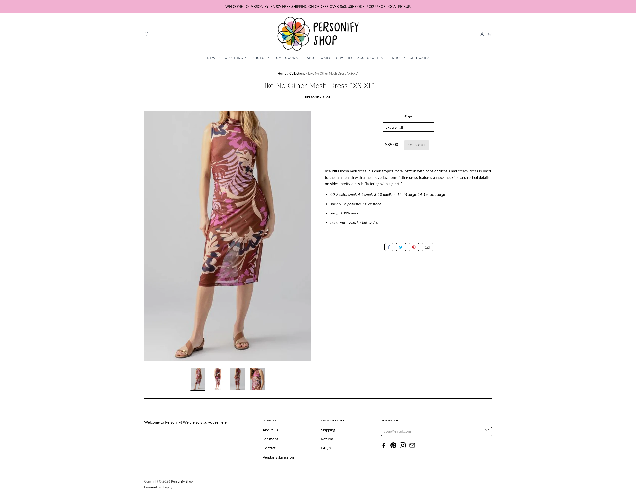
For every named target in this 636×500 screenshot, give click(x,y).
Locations (270, 439)
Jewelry (344, 58)
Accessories (370, 58)
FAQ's (326, 448)
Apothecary (319, 58)
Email (427, 247)
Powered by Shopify (158, 487)
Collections (297, 73)
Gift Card (419, 58)
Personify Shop (318, 97)
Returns (327, 439)
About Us (270, 430)
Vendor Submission (278, 457)
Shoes (259, 58)
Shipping (328, 430)
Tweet (401, 247)
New (212, 58)
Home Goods (286, 58)
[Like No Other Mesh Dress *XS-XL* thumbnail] (197, 379)
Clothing (235, 58)
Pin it (414, 247)
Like (388, 247)
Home (282, 73)
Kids (397, 58)
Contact (269, 448)
